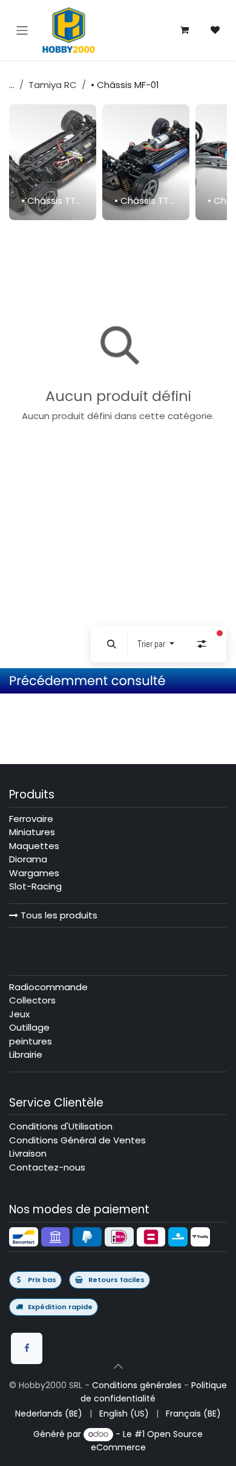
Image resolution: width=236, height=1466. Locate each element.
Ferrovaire (31, 818)
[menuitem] (52, 162)
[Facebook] (26, 1348)
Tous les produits (57, 915)
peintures (30, 1041)
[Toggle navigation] (22, 30)
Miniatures (32, 832)
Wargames (34, 873)
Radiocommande (48, 987)
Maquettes (34, 845)
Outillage (29, 1027)
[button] (112, 644)
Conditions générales (137, 1385)
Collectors (32, 1000)
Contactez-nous (47, 1167)
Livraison (28, 1153)
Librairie (25, 1054)
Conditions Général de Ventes (77, 1140)
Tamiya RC (52, 84)
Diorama (28, 859)
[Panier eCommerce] (184, 30)
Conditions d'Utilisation (61, 1126)
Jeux (19, 1014)
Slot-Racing (35, 886)
